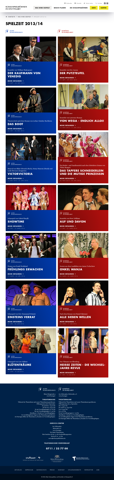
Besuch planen (60, 8)
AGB (97, 470)
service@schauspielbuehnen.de (56, 438)
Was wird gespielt (42, 8)
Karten (103, 8)
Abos (94, 8)
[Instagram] (107, 3)
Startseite (11, 17)
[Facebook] (105, 3)
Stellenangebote (74, 470)
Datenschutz (42, 470)
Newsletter (88, 470)
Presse (52, 470)
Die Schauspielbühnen (79, 8)
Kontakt (61, 470)
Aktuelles (18, 470)
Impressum (29, 470)
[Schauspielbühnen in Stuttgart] (16, 8)
